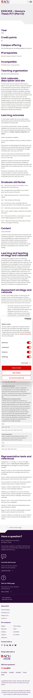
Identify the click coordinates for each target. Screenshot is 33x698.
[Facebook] (2, 645)
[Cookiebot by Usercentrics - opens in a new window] (24, 319)
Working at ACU (5, 612)
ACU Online (16, 634)
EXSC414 (3, 56)
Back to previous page (15, 527)
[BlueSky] (15, 645)
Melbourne (4, 637)
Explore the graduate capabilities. (10, 137)
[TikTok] (12, 645)
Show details (24, 363)
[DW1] (3, 415)
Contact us (4, 618)
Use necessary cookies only (16, 378)
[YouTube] (10, 645)
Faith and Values (5, 609)
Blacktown (4, 629)
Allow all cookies (16, 368)
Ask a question (6, 597)
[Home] (7, 3)
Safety (2, 674)
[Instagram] (4, 645)
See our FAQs (5, 592)
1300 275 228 (8, 599)
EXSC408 (3, 65)
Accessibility (4, 672)
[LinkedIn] (7, 645)
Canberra (3, 634)
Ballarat (3, 626)
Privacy (25, 672)
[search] (28, 2)
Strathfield (16, 632)
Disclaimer (18, 672)
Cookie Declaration (25, 334)
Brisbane (3, 632)
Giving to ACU (5, 615)
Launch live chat (5, 570)
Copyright (11, 672)
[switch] (29, 347)
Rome (14, 629)
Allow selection (16, 372)
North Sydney (17, 626)
